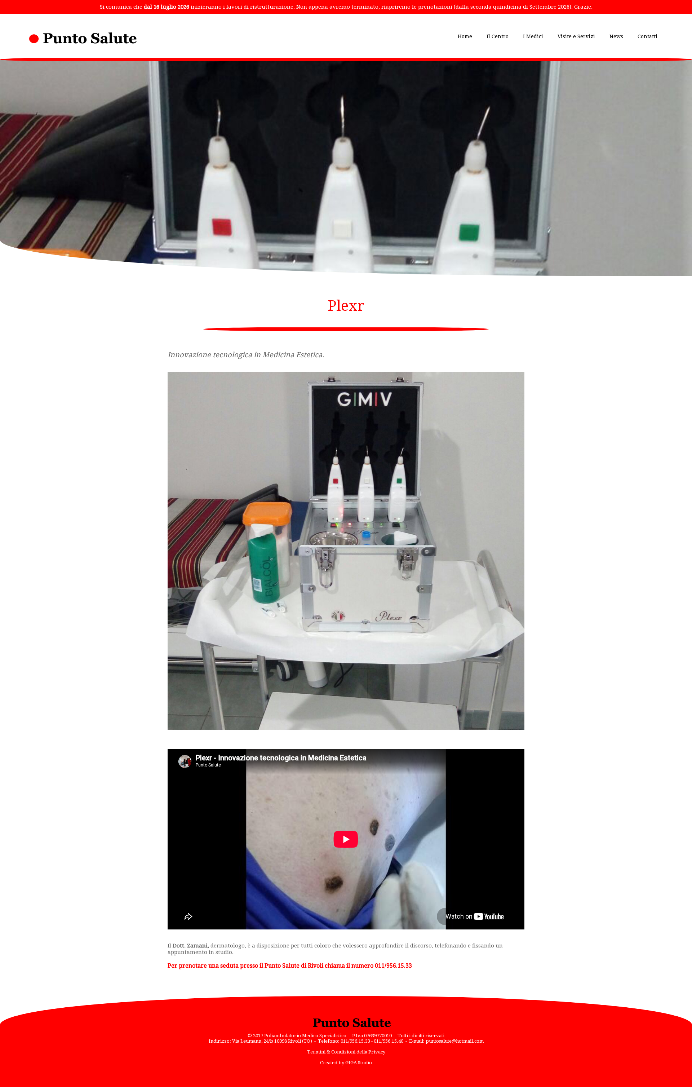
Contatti (647, 36)
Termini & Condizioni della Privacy (346, 1052)
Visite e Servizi (576, 36)
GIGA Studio (358, 1062)
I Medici (533, 36)
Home (465, 36)
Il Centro (498, 36)
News (616, 36)
